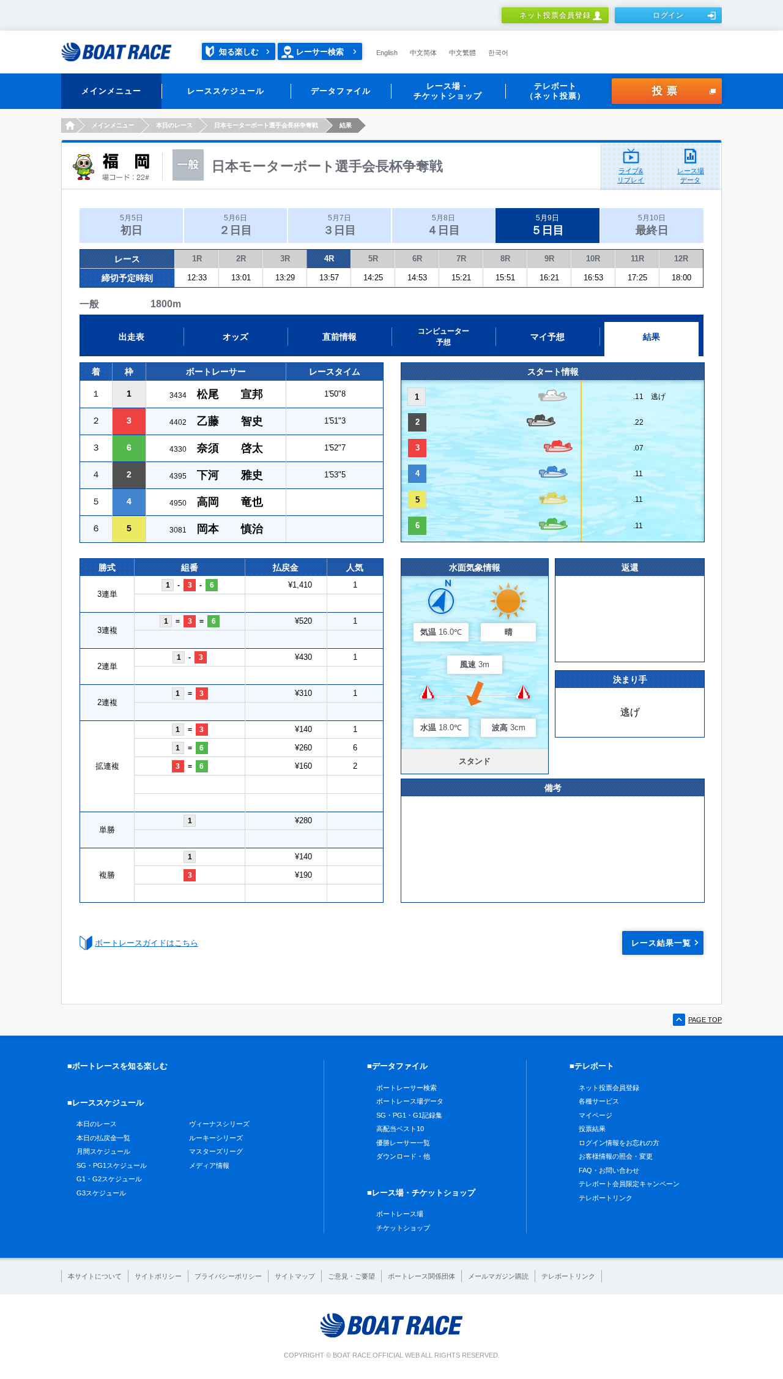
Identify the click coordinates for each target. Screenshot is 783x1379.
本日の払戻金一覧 (103, 1138)
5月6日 (235, 225)
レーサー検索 (320, 51)
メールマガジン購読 (498, 1276)
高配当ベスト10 (400, 1128)
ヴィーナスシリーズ (219, 1123)
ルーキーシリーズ (216, 1138)
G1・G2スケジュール (109, 1179)
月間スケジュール (103, 1151)
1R (197, 258)
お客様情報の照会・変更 (616, 1156)
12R (681, 258)
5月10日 (652, 225)
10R (593, 258)
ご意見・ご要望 (351, 1276)
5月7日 (339, 225)
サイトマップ (295, 1276)
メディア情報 (209, 1165)
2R (241, 258)
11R (637, 258)
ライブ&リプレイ (630, 175)
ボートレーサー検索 (406, 1087)
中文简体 (423, 52)
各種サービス (599, 1101)
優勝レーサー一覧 (403, 1142)
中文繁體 (462, 52)
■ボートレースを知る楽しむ (117, 1066)
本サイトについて (95, 1276)
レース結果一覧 (661, 942)
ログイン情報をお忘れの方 (619, 1142)
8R (505, 258)
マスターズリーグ (216, 1151)
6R (417, 258)
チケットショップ (403, 1227)
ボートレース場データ (409, 1101)
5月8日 (443, 225)
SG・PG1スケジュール (111, 1165)
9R (549, 258)
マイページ (595, 1115)
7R (461, 258)
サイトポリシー (158, 1276)
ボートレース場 (399, 1213)
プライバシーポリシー (228, 1276)
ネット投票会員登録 (555, 15)
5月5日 (131, 225)
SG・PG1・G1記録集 (409, 1115)
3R (285, 258)
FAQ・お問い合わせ (609, 1170)
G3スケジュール (101, 1193)
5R (373, 258)
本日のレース (96, 1123)
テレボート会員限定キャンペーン (629, 1183)
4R (329, 258)
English (387, 52)
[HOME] (68, 125)
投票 (666, 91)
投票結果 (592, 1128)
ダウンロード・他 (403, 1156)
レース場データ (690, 175)
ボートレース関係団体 (421, 1276)
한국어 (498, 52)
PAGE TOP (705, 1019)
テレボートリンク (606, 1197)
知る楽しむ (239, 51)
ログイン (669, 15)
